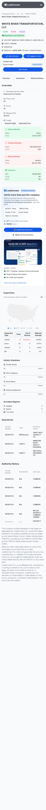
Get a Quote (23, 69)
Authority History (37, 78)
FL (22, 14)
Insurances (20, 78)
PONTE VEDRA (30, 14)
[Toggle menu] (41, 5)
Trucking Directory (8, 14)
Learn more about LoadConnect (15, 283)
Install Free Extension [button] (24, 230)
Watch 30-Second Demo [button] (24, 235)
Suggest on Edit (35, 56)
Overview (6, 78)
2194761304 (37, 64)
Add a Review (13, 56)
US (18, 14)
